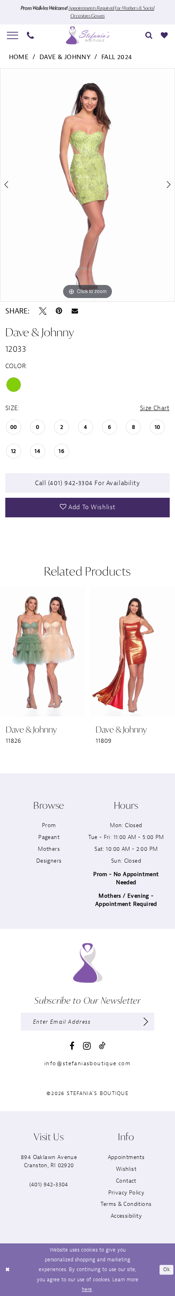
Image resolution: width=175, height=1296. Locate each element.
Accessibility (126, 1215)
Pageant (48, 837)
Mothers (49, 849)
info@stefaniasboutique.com (87, 1063)
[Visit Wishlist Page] (164, 35)
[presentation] (71, 651)
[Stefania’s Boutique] (87, 35)
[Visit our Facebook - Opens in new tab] (72, 1046)
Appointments (126, 1157)
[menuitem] (13, 35)
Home (19, 57)
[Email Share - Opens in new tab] (75, 311)
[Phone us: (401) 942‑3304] (30, 35)
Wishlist (126, 1169)
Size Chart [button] (154, 408)
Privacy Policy (126, 1192)
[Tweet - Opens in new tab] (42, 311)
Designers (49, 860)
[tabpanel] (87, 184)
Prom (49, 825)
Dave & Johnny (65, 57)
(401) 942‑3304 (48, 1184)
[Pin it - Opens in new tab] (59, 311)
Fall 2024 (116, 57)
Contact (126, 1180)
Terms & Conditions (126, 1204)
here (87, 1289)
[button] (13, 35)
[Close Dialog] (7, 1269)
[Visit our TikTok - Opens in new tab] (102, 1046)
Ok (166, 1269)
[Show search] (149, 35)
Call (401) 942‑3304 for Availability (87, 483)
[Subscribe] (146, 1021)
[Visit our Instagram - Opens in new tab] (87, 1046)
